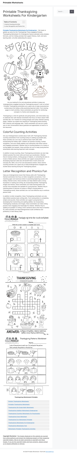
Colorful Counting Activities (12, 24)
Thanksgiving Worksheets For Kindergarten (21, 423)
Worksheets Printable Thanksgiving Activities (21, 429)
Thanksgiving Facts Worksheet (17, 416)
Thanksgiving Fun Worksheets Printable (20, 419)
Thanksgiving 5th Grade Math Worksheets (21, 407)
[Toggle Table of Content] (23, 22)
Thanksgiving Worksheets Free (17, 426)
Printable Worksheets (13, 3)
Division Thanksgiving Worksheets (18, 401)
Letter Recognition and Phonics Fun (15, 26)
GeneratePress (50, 451)
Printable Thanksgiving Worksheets (19, 404)
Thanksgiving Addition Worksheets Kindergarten (23, 410)
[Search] (72, 11)
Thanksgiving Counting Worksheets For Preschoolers (24, 413)
